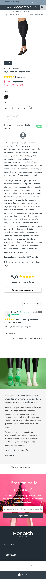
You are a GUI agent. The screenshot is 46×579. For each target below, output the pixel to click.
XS (6, 108)
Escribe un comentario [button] (24, 290)
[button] (12, 116)
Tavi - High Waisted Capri (14, 326)
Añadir (25, 575)
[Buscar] (36, 7)
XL (31, 108)
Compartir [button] (11, 333)
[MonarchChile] (23, 7)
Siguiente (27, 12)
